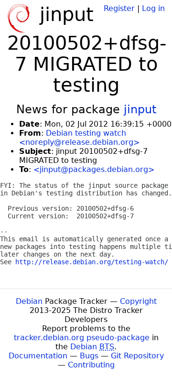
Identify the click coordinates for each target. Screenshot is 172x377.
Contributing (91, 364)
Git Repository (137, 355)
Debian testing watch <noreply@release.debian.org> (79, 138)
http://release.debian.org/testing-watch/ (91, 262)
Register (119, 8)
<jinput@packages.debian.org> (93, 169)
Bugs (89, 355)
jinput (140, 109)
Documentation (38, 355)
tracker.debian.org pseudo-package (82, 337)
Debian (29, 301)
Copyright (138, 301)
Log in (153, 8)
